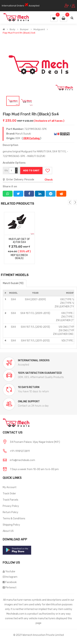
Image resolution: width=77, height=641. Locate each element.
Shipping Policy (11, 524)
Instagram (11, 576)
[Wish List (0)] (53, 18)
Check (49, 179)
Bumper (24, 29)
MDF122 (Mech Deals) (19, 257)
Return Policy (10, 512)
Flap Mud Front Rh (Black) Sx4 (19, 33)
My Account (9, 487)
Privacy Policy (11, 506)
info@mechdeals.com (22, 460)
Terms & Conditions (14, 518)
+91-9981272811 (20, 451)
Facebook (11, 582)
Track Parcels (10, 499)
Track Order (9, 493)
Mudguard (39, 29)
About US (8, 531)
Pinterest (10, 587)
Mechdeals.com (15, 613)
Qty (6, 170)
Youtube (10, 571)
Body (12, 29)
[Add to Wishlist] (47, 170)
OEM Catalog (31, 138)
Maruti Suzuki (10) (13, 283)
